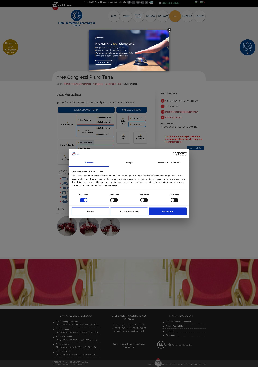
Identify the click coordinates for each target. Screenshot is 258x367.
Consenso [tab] (89, 162)
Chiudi (169, 29)
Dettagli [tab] (129, 162)
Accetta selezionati (129, 211)
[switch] (114, 200)
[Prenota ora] (129, 50)
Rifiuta (90, 211)
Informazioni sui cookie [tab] (169, 162)
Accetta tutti (167, 211)
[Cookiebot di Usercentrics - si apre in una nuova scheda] (175, 154)
